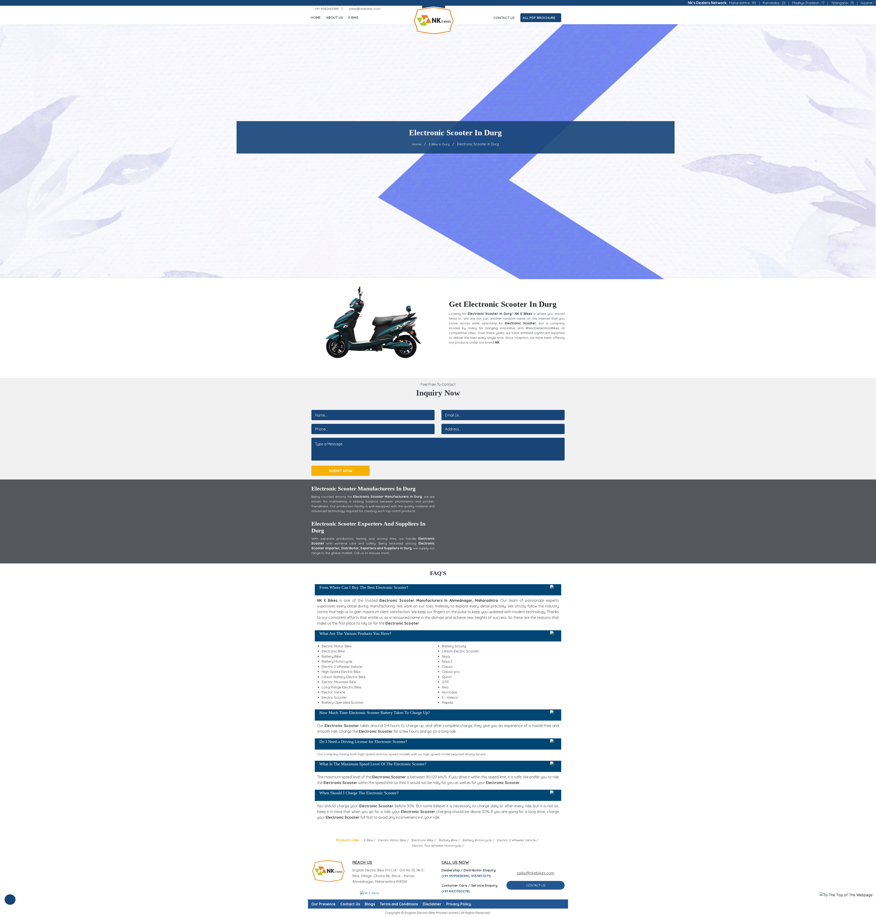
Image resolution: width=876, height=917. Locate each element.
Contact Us (504, 18)
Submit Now (340, 471)
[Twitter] (536, 9)
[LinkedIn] (556, 9)
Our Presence (323, 904)
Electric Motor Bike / (393, 840)
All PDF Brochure (539, 18)
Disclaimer (432, 904)
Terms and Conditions (399, 904)
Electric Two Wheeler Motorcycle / (438, 846)
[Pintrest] (549, 9)
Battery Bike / (449, 840)
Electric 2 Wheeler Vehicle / (517, 840)
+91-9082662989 (326, 9)
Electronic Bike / (424, 840)
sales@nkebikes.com (364, 9)
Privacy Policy (458, 904)
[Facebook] (530, 9)
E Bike (353, 17)
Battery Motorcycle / (478, 840)
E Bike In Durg (439, 144)
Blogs (370, 904)
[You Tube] (563, 9)
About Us (334, 17)
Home (316, 17)
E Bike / (369, 840)
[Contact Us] (10, 900)
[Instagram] (543, 9)
